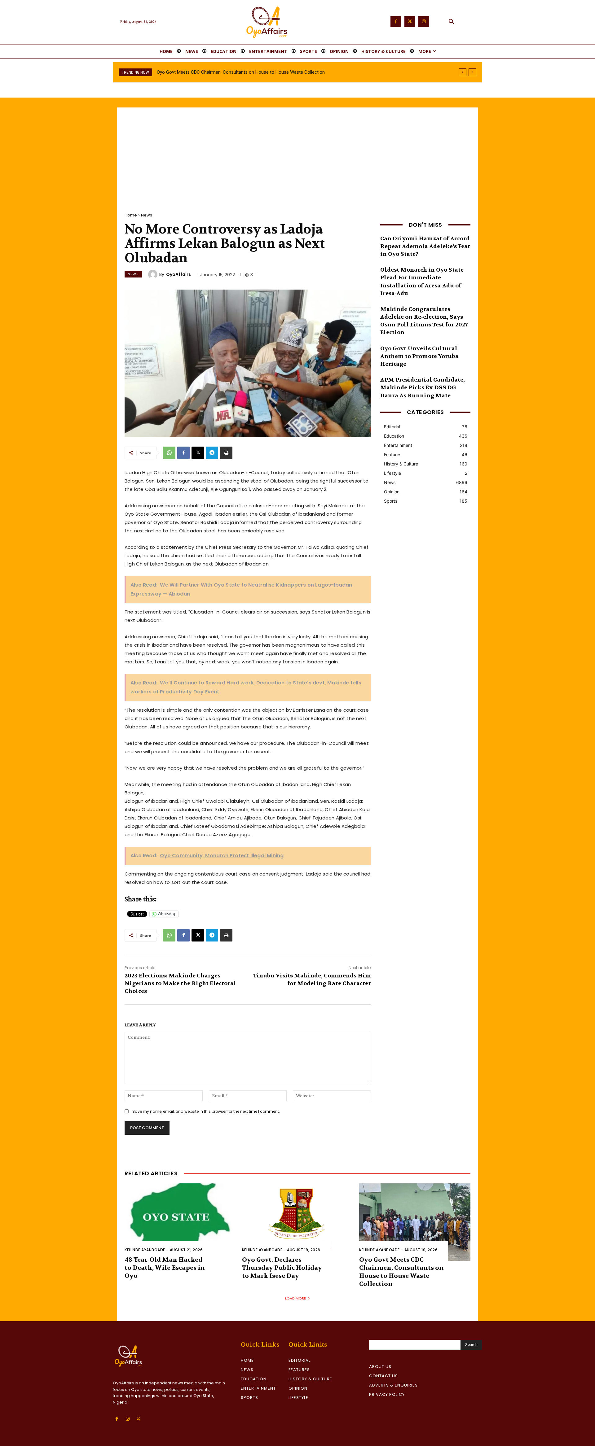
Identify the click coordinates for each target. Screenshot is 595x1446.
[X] (198, 453)
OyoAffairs (178, 274)
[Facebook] (395, 21)
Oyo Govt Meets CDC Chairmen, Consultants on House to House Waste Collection (401, 1272)
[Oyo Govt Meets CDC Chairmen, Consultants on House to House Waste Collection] (414, 1222)
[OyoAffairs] (153, 274)
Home (131, 215)
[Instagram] (423, 21)
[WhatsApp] (169, 453)
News (146, 215)
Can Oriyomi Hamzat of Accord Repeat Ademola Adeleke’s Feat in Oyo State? (425, 246)
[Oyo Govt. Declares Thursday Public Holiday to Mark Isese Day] (297, 1222)
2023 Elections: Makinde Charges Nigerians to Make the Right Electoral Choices (180, 983)
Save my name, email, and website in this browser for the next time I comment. (206, 1111)
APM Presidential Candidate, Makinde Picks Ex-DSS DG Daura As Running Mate (422, 387)
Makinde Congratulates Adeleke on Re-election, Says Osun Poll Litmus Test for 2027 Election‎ (424, 321)
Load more (295, 1298)
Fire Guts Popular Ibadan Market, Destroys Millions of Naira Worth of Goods (234, 72)
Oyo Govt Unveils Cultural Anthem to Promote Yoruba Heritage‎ (419, 356)
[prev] (462, 72)
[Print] (226, 453)
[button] (451, 22)
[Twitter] (409, 21)
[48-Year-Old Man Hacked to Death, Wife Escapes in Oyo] (180, 1222)
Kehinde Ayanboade (145, 1249)
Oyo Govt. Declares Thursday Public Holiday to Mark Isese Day (282, 1268)
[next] (472, 72)
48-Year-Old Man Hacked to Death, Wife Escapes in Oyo (165, 1268)
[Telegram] (212, 453)
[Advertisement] (297, 154)
